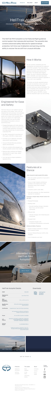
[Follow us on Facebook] (45, 370)
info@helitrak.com (18, 385)
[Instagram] (45, 372)
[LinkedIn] (45, 377)
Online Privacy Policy (19, 388)
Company (36, 368)
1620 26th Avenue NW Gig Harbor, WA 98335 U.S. (25, 384)
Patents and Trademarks (20, 390)
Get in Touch (45, 2)
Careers (36, 370)
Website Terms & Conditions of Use (22, 387)
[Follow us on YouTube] (45, 375)
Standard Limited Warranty (29, 388)
